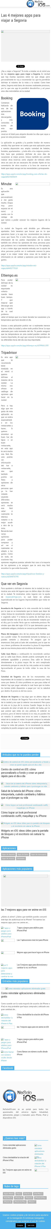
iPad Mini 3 (38, 1193)
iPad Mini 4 (8, 1198)
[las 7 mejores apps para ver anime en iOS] (25, 890)
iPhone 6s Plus (20, 1202)
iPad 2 (18, 1193)
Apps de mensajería (38, 854)
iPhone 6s (7, 1202)
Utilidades (21, 858)
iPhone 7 (32, 1202)
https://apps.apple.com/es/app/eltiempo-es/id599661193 (25, 345)
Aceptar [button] (20, 1225)
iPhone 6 (29, 1198)
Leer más (31, 1225)
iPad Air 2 (27, 1193)
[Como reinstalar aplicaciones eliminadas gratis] (25, 988)
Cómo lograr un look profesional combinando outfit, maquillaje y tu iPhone (24, 814)
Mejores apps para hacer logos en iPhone (33, 952)
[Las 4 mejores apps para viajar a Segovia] (25, 45)
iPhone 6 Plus (40, 1198)
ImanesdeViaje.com (13, 597)
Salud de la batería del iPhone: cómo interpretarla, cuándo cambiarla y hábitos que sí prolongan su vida (23, 794)
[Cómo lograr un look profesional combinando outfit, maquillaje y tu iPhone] (25, 806)
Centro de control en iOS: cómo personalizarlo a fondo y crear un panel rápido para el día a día (22, 773)
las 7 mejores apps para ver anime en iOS (23, 909)
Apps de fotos (23, 854)
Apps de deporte (8, 854)
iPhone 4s (19, 1198)
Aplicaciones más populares (17, 868)
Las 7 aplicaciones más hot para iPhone (32, 940)
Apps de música (8, 858)
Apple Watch (8, 1193)
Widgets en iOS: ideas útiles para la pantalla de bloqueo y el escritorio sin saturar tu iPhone (24, 834)
